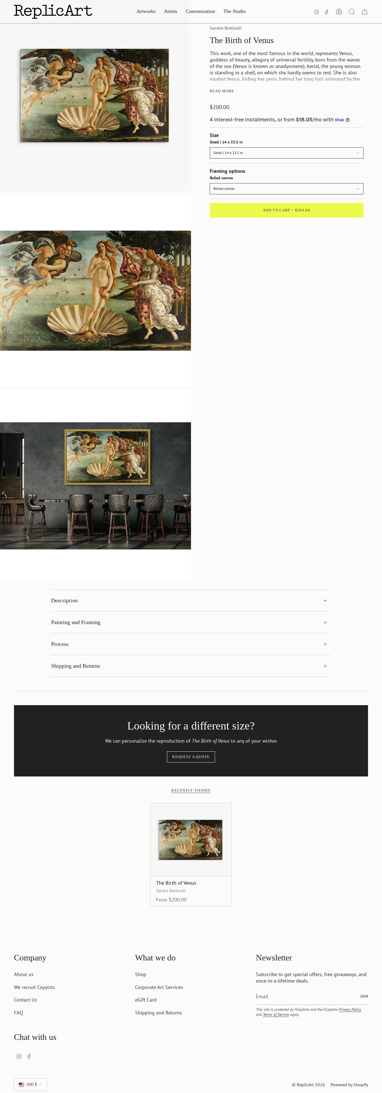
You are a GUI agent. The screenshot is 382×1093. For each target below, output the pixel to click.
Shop (140, 974)
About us (24, 974)
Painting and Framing (75, 622)
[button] (146, 11)
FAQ (18, 1012)
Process (60, 644)
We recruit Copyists (34, 987)
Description (64, 600)
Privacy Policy (350, 1009)
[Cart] (364, 11)
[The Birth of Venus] (191, 839)
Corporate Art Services (159, 987)
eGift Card (146, 1000)
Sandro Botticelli (226, 28)
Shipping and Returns (75, 666)
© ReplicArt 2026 (308, 1084)
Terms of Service (276, 1014)
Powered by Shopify (349, 1084)
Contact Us (25, 1000)
